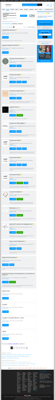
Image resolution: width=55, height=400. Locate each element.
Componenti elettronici (19, 381)
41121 (20, 244)
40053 (23, 126)
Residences (34, 388)
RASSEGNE (48, 53)
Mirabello (23, 363)
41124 (19, 61)
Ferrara (43, 381)
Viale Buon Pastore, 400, (13, 61)
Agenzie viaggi (19, 384)
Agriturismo (34, 389)
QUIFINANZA (41, 396)
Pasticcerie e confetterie (29, 390)
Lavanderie (23, 378)
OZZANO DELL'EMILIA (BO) (24, 227)
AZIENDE (7, 9)
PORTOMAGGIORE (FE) (23, 93)
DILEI (42, 0)
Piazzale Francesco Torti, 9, (7, 277)
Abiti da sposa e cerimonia (24, 381)
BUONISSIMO (45, 396)
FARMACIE (26, 9)
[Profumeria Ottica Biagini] (5, 125)
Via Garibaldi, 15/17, (13, 93)
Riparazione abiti (24, 379)
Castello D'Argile (45, 375)
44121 (10, 48)
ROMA (23, 6)
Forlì (45, 381)
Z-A (12, 27)
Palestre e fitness (30, 373)
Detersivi (29, 354)
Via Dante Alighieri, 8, (13, 109)
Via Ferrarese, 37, (5, 334)
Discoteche (34, 387)
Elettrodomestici (19, 374)
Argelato (45, 377)
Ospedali (23, 384)
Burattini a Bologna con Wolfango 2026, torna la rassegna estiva (48, 56)
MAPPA (40, 9)
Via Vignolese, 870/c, (13, 210)
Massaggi (29, 379)
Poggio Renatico (14, 363)
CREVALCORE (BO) (18, 32)
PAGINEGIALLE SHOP (23, 0)
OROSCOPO (30, 368)
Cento (6, 363)
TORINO (33, 6)
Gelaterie (29, 391)
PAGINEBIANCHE (33, 0)
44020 (15, 194)
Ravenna (44, 382)
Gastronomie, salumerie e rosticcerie (30, 387)
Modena (48, 381)
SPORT (16, 368)
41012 (9, 260)
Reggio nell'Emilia (47, 382)
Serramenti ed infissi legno (19, 378)
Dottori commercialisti (35, 379)
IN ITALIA (38, 6)
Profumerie (3, 31)
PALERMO (30, 6)
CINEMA (21, 9)
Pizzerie (34, 384)
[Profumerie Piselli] (5, 77)
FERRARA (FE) (14, 48)
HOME (3, 9)
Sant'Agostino (8, 362)
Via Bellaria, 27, (12, 77)
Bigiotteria (12, 357)
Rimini (52, 382)
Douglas (4, 304)
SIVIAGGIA (45, 0)
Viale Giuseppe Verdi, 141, (14, 244)
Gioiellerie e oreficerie (24, 375)
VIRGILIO (12, 0)
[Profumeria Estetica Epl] (5, 93)
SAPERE (26, 368)
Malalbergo (47, 376)
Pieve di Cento (28, 362)
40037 (16, 160)
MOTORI (19, 368)
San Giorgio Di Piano (42, 376)
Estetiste (29, 378)
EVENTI (16, 9)
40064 (18, 227)
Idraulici (18, 375)
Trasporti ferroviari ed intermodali (18, 386)
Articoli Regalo (11, 193)
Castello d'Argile (32, 363)
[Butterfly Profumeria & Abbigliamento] (5, 226)
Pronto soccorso (24, 385)
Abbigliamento (24, 373)
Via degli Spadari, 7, (5, 48)
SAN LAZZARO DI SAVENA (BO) (24, 177)
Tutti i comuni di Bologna (43, 371)
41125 (18, 210)
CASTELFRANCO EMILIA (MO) (25, 109)
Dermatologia (30, 380)
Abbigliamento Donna (25, 356)
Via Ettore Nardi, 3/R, (13, 227)
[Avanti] (26, 348)
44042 (10, 293)
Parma (50, 381)
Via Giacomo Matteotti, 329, (7, 32)
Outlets (23, 377)
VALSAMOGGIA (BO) (28, 126)
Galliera (8, 5)
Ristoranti (34, 383)
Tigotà (4, 331)
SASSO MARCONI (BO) (22, 160)
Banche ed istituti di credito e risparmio (35, 374)
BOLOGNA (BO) (20, 77)
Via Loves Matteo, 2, (5, 307)
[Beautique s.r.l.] (5, 210)
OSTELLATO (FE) (20, 194)
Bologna (41, 381)
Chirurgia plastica (30, 381)
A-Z (10, 27)
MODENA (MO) (23, 61)
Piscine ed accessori (29, 375)
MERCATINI (41, 53)
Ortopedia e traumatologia (24, 389)
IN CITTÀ (34, 368)
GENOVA (35, 6)
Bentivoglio (48, 377)
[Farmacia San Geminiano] (5, 61)
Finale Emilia (41, 377)
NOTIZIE (12, 9)
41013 (18, 109)
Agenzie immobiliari (34, 381)
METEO (36, 9)
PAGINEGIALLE (16, 0)
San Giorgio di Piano (9, 365)
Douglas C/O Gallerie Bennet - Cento (13, 318)
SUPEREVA (49, 396)
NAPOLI (28, 6)
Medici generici (24, 386)
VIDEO (23, 368)
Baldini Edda (6, 291)
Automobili (18, 391)
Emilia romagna (19, 365)
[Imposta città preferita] (2, 5)
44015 (18, 93)
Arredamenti (18, 373)
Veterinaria (23, 390)
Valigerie (23, 376)
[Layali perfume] (5, 109)
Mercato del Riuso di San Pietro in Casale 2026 (42, 55)
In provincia (30, 27)
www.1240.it (5, 18)
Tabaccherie (3, 356)
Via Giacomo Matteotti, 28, (14, 126)
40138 (22, 143)
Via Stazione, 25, (12, 160)
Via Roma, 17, (11, 194)
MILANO (25, 6)
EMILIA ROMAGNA (25, 32)
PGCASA (28, 0)
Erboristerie (16, 357)
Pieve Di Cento (42, 374)
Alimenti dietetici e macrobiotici (30, 385)
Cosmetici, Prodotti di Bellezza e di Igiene (15, 209)
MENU (49, 0)
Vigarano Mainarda (42, 378)
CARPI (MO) (12, 260)
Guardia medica (24, 387)
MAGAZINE (31, 9)
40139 (16, 77)
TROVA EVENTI (35, 390)
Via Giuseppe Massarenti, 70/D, (15, 143)
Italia (27, 365)
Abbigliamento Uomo (5, 357)
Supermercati (29, 383)
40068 (17, 177)
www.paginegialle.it (48, 13)
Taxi (17, 383)
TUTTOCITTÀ (38, 0)
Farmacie (10, 60)
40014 (13, 32)
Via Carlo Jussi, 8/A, (12, 177)
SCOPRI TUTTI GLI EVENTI (45, 60)
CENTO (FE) (13, 293)
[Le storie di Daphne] (5, 194)
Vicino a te (34, 27)
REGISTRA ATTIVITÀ (49, 9)
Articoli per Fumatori (16, 356)
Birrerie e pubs (35, 386)
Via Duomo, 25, (5, 260)
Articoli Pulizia (24, 354)
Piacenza (41, 382)
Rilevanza (7, 27)
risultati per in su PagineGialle (45, 17)
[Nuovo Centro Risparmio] (5, 243)
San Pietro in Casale (18, 362)
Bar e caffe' (34, 385)
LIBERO (8, 0)
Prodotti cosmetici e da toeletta (7, 21)
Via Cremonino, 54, (5, 293)
